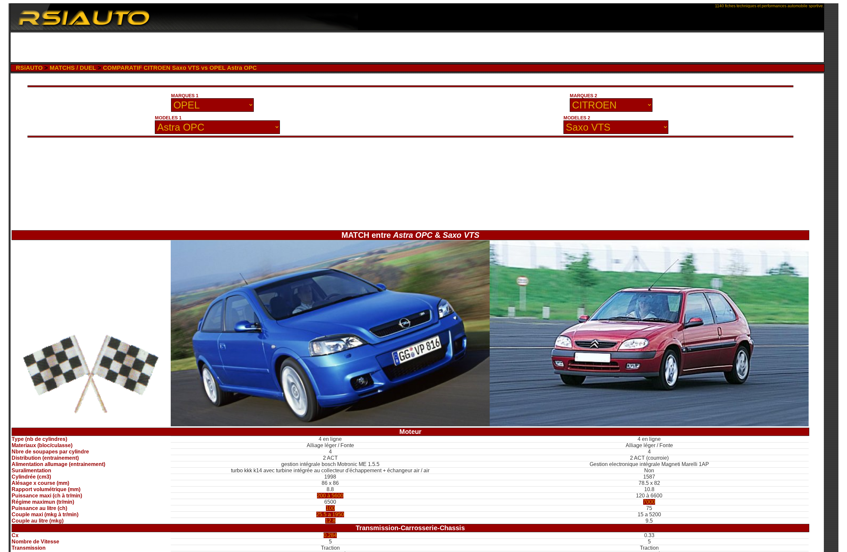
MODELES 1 (168, 117)
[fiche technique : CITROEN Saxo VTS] (649, 424)
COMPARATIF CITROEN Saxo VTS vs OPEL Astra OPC (180, 67)
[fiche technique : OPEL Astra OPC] (330, 424)
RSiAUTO (29, 67)
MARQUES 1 (185, 95)
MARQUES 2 (583, 95)
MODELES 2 (576, 117)
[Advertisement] (417, 47)
